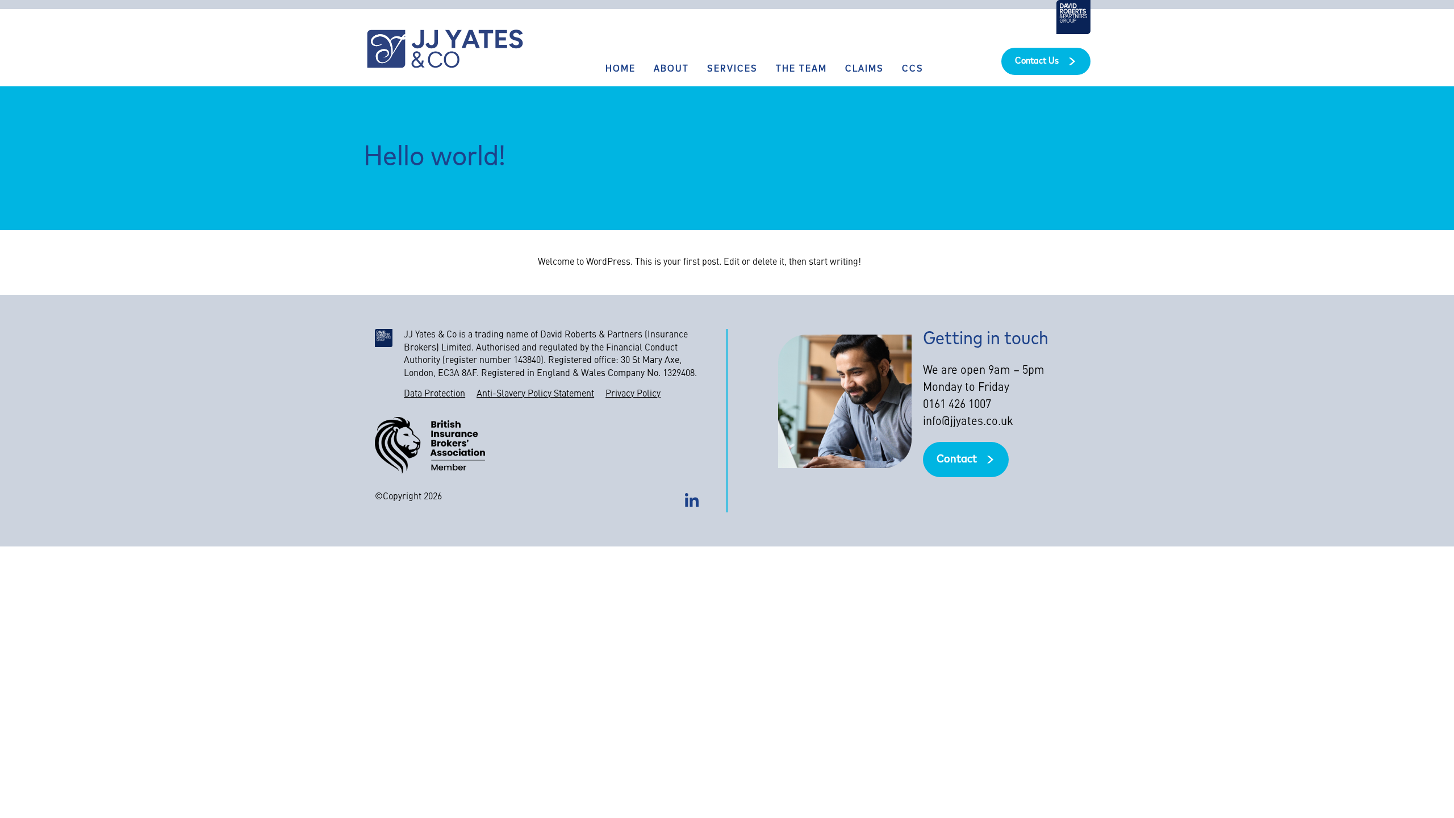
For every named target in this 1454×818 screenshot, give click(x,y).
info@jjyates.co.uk (968, 422)
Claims (864, 69)
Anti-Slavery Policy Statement (535, 394)
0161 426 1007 (957, 405)
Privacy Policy (633, 394)
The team (801, 69)
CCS (913, 69)
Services (732, 69)
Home (620, 69)
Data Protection (434, 394)
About (671, 69)
